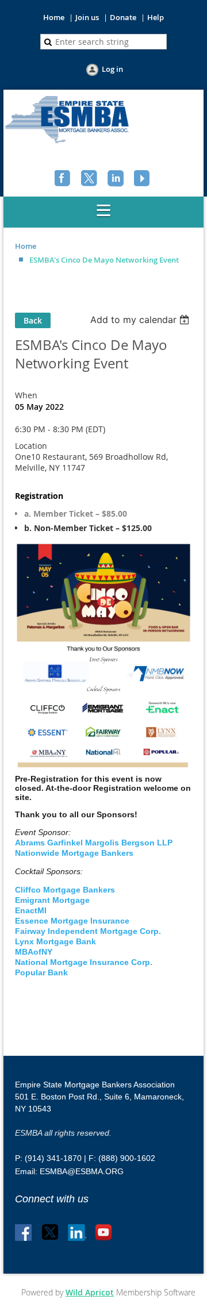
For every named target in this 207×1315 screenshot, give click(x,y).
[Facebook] (64, 179)
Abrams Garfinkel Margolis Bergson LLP (93, 842)
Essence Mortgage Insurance (72, 920)
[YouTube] (143, 179)
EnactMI (31, 910)
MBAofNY (33, 951)
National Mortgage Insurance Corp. (85, 962)
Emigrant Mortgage (52, 900)
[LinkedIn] (117, 179)
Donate (123, 17)
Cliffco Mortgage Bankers (65, 889)
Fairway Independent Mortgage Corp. (88, 931)
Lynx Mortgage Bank (55, 941)
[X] (90, 179)
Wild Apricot (90, 1292)
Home (53, 17)
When (26, 395)
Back (33, 320)
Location (31, 445)
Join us (87, 17)
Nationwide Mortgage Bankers (74, 853)
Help (155, 17)
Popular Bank (41, 972)
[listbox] (141, 319)
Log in (112, 69)
